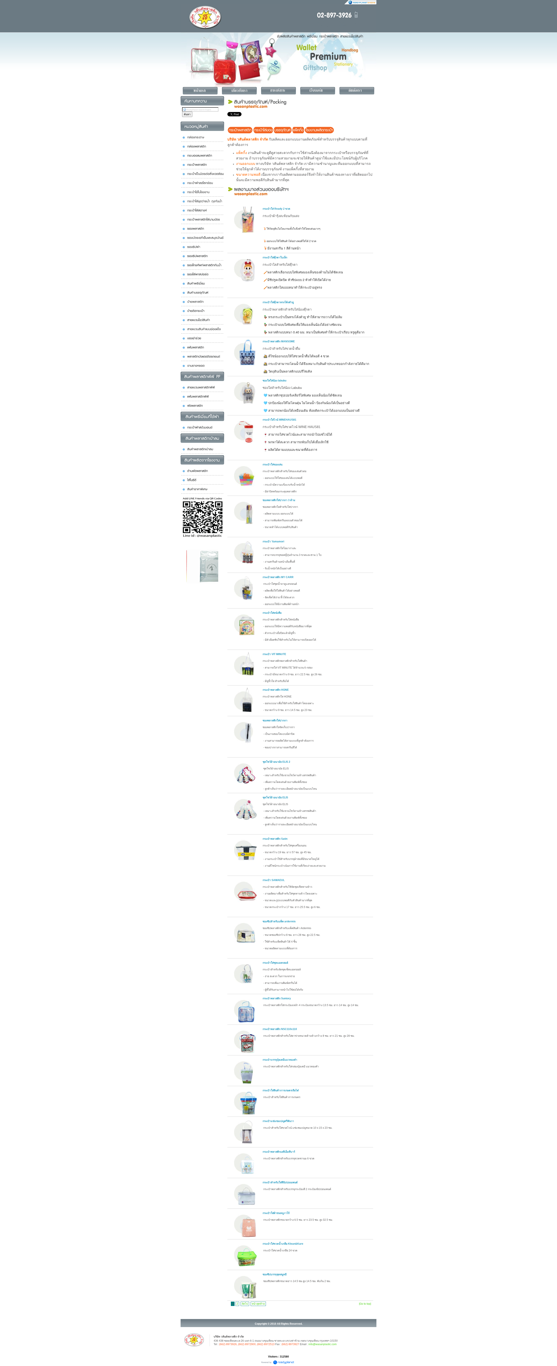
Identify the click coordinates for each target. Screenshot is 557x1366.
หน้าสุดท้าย (258, 1303)
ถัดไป (245, 1303)
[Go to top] (365, 1303)
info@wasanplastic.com (323, 1344)
